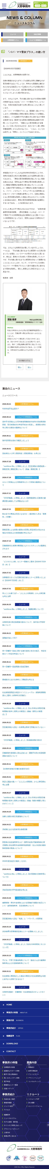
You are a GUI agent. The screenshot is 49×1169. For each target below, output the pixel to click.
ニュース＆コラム (10, 1118)
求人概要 (31, 1103)
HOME (9, 1005)
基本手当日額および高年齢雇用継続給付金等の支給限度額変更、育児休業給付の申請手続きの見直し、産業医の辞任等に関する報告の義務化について (24, 425)
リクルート (33, 1094)
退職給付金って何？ (9, 638)
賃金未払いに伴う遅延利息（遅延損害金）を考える (21, 453)
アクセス (7, 1110)
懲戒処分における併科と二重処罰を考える (18, 680)
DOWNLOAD (12, 1044)
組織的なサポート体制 (11, 1071)
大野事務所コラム (13, 40)
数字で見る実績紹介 (11, 1074)
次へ (29, 367)
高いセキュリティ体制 (11, 1078)
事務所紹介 (8, 1094)
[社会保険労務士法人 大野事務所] (19, 5)
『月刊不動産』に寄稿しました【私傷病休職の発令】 (22, 740)
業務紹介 (31, 1067)
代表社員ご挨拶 (9, 1099)
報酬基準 (13, 1036)
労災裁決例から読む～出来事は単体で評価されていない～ (24, 727)
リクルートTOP (33, 1099)
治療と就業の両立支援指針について (15, 816)
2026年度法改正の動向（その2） (14, 861)
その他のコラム (24, 360)
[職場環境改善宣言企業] (33, 1158)
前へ (19, 367)
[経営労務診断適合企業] (40, 1158)
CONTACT (11, 1051)
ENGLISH (44, 5)
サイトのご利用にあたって (13, 1125)
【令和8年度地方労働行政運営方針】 (16, 769)
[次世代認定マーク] (24, 1158)
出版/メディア (9, 1088)
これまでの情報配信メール (37, 40)
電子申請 (7, 1081)
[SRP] (16, 1158)
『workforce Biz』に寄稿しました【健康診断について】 (23, 609)
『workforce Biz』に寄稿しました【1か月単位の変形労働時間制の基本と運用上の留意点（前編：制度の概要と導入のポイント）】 (24, 800)
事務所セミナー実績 (11, 1085)
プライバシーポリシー (11, 1129)
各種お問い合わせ (10, 1136)
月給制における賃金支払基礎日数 (14, 829)
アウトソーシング (34, 1078)
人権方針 (7, 1132)
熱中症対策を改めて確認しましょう (15, 440)
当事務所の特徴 (9, 1067)
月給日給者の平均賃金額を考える (14, 890)
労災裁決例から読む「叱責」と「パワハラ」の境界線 (22, 919)
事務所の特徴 (9, 1062)
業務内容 (32, 1062)
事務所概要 (8, 1103)
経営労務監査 (33, 1071)
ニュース (13, 34)
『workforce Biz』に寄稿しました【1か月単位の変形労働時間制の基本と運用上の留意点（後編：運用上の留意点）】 (23, 711)
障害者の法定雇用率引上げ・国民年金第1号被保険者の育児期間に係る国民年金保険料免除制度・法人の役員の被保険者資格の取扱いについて (24, 845)
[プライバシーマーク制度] (8, 1158)
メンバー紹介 (8, 1106)
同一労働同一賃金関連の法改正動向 (15, 667)
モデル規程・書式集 (11, 1122)
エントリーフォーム (35, 1106)
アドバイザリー (33, 1074)
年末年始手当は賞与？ (10, 409)
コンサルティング (34, 1081)
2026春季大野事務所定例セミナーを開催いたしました (22, 931)
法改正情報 (37, 34)
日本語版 (37, 5)
